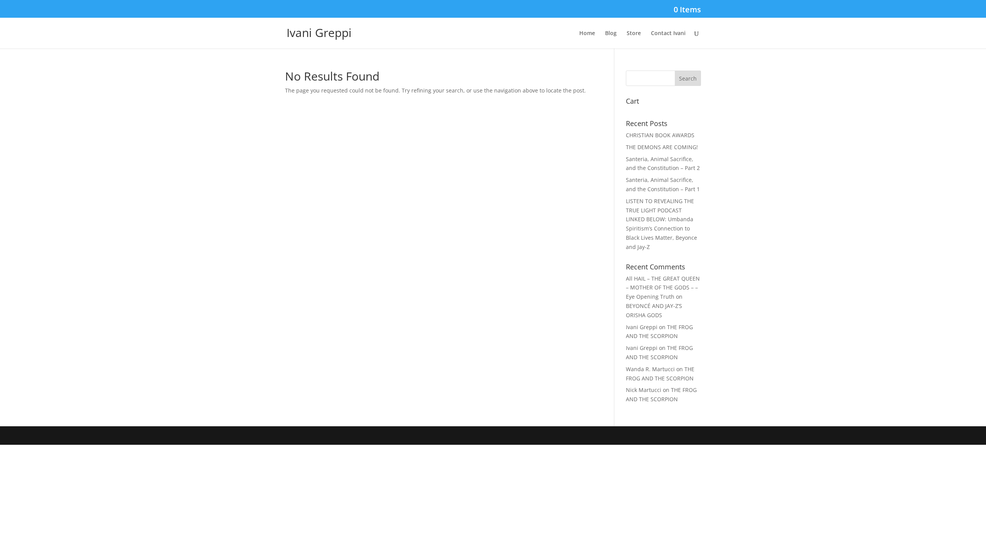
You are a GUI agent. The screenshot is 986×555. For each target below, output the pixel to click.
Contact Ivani (668, 33)
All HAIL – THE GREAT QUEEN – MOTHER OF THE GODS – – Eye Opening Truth (663, 288)
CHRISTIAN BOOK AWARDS (660, 135)
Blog (611, 33)
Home (587, 33)
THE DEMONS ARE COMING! (662, 147)
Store (634, 33)
